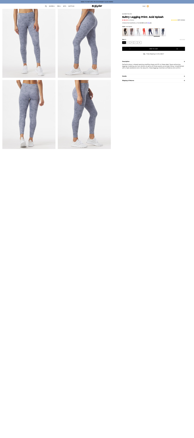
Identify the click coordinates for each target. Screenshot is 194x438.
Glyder (124, 14)
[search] (46, 6)
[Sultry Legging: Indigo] (150, 32)
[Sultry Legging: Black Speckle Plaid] (163, 32)
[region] (97, 2)
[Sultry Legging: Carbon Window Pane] (131, 32)
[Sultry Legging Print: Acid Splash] (157, 32)
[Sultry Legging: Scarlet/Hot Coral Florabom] (144, 32)
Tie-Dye (129, 14)
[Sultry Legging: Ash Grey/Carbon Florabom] (138, 32)
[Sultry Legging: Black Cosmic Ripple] (125, 32)
